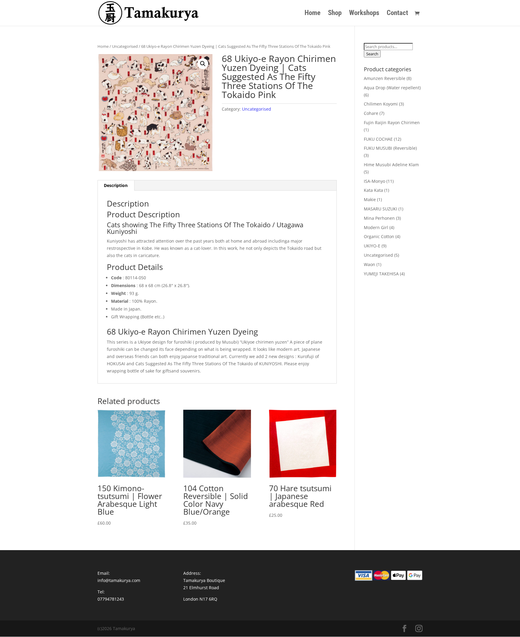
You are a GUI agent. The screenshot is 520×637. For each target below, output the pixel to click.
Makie (370, 199)
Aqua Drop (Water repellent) (392, 87)
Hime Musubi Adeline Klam (391, 164)
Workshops (364, 14)
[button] (202, 63)
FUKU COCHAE (378, 139)
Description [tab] (116, 185)
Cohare (371, 113)
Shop (335, 14)
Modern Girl (376, 227)
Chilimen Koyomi (381, 104)
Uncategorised (125, 46)
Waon (369, 264)
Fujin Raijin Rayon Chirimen (392, 122)
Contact (397, 14)
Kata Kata (373, 190)
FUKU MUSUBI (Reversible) (390, 148)
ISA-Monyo (374, 181)
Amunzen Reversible (384, 78)
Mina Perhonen (379, 218)
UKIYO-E (372, 246)
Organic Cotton (379, 236)
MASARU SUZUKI (380, 209)
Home (312, 14)
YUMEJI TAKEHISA (381, 274)
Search (372, 54)
